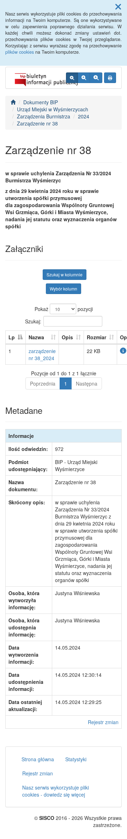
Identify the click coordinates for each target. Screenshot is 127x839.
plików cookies (19, 52)
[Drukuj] (110, 77)
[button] (118, 6)
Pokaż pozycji (64, 308)
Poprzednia (42, 383)
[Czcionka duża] (96, 77)
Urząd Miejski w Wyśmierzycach (52, 109)
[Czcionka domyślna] (72, 77)
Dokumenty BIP (40, 102)
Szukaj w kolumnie (65, 274)
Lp (11, 337)
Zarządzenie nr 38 (37, 123)
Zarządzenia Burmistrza (43, 116)
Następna (86, 383)
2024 (83, 116)
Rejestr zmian (103, 722)
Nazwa (36, 337)
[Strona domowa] (13, 102)
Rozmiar (96, 337)
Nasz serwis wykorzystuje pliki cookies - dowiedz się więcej (55, 791)
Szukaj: (33, 320)
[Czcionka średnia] (84, 77)
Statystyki (75, 759)
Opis (67, 337)
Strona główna (38, 759)
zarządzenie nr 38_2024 (42, 354)
